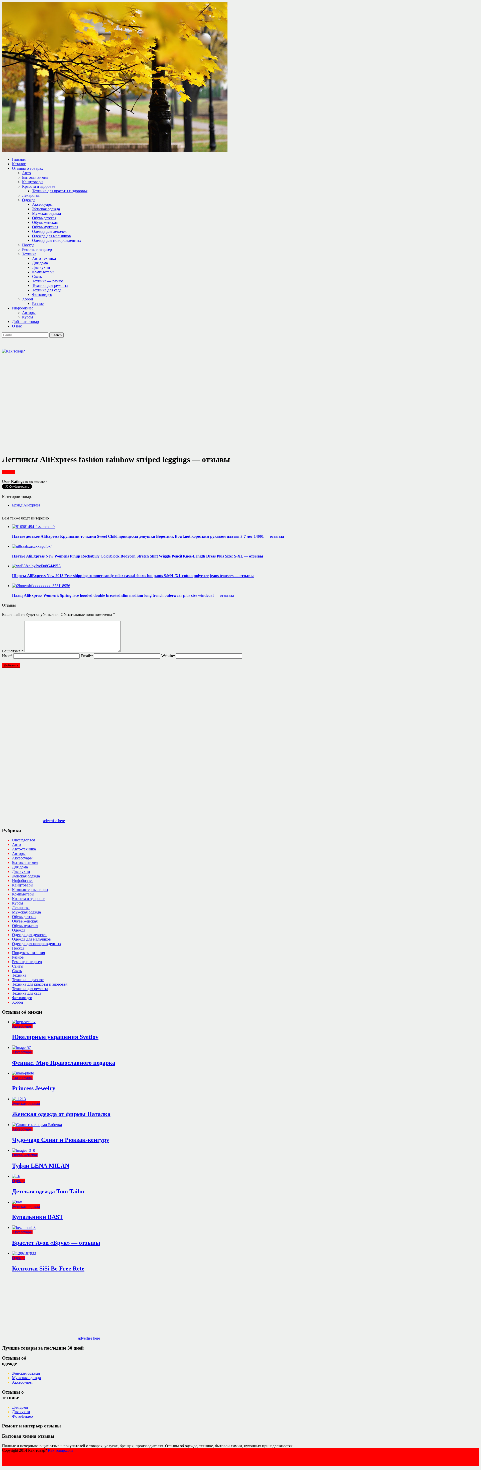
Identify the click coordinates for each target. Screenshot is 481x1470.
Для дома (40, 263)
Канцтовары (32, 182)
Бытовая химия (35, 177)
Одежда (28, 200)
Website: (168, 656)
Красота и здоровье (38, 186)
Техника (29, 254)
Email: (87, 656)
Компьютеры (43, 272)
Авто (26, 173)
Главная (19, 159)
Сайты (17, 966)
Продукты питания (28, 953)
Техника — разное (48, 281)
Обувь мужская (45, 227)
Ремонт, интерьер (37, 249)
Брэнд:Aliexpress (26, 505)
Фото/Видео (22, 1416)
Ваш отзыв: (13, 651)
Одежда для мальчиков (51, 236)
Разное (38, 303)
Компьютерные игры (30, 889)
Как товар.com (60, 1450)
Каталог (19, 164)
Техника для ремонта (50, 285)
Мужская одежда (46, 213)
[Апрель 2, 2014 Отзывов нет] (33, 526)
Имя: (7, 656)
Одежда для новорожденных (56, 240)
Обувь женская (45, 222)
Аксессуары (42, 204)
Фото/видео (42, 294)
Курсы (27, 317)
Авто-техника (44, 258)
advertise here (54, 821)
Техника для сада (46, 290)
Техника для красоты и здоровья (59, 191)
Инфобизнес (22, 308)
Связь (37, 276)
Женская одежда (46, 209)
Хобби (27, 299)
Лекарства (31, 195)
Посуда (28, 245)
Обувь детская (44, 218)
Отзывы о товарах (27, 168)
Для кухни (41, 267)
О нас (17, 326)
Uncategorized (23, 840)
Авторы (29, 312)
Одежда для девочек (49, 231)
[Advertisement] (93, 364)
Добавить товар (25, 321)
